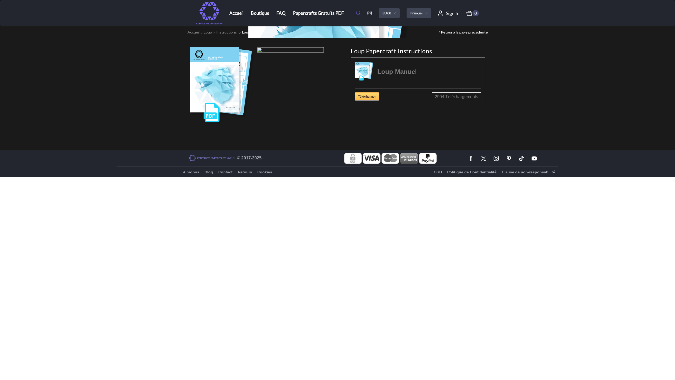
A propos (191, 172)
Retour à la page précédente (464, 32)
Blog (209, 172)
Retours (245, 172)
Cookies (264, 172)
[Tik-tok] (521, 158)
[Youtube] (534, 158)
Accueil (193, 32)
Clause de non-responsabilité (528, 172)
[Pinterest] (509, 158)
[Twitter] (483, 158)
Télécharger (367, 96)
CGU (438, 172)
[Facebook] (471, 158)
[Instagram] (370, 13)
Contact (225, 172)
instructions (226, 32)
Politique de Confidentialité (471, 172)
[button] (358, 13)
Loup (208, 32)
